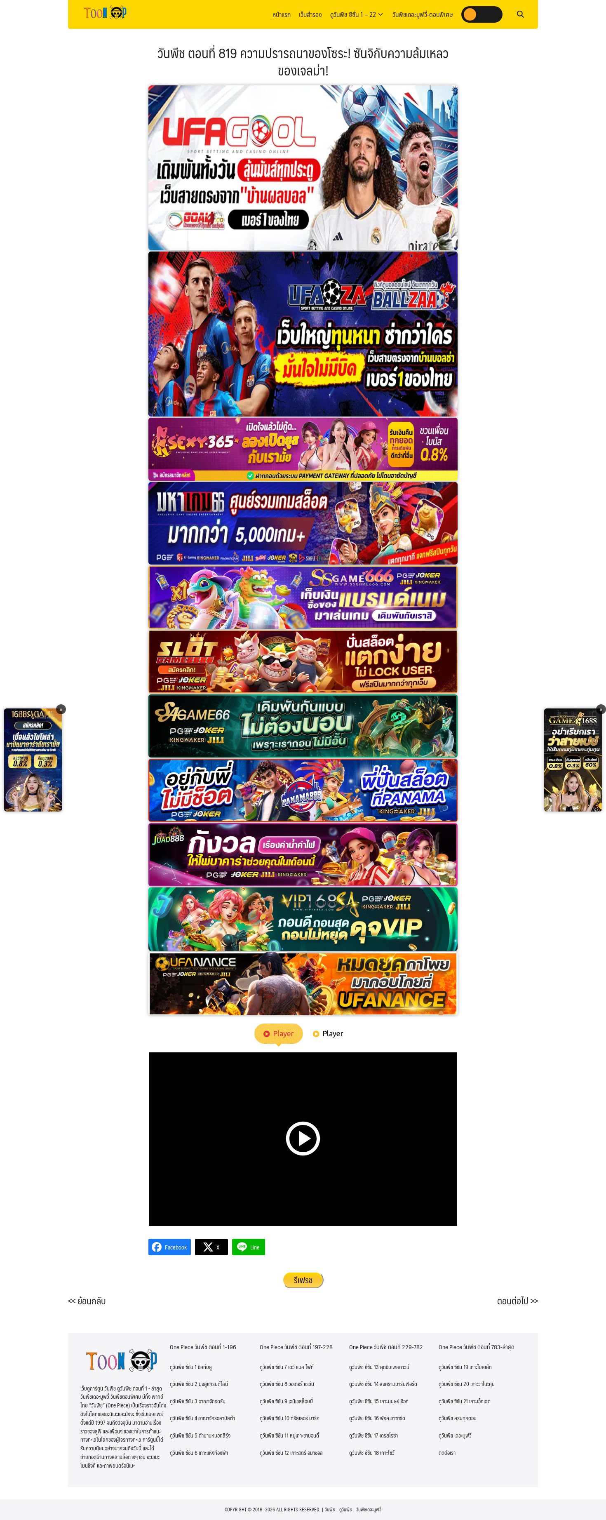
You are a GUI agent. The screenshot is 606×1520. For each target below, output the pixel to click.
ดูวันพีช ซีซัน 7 (273, 1367)
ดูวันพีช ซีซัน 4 (183, 1418)
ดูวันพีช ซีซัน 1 (183, 1367)
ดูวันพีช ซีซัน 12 (274, 1452)
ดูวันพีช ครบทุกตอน (458, 1418)
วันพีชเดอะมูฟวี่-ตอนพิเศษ (422, 14)
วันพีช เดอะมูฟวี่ (455, 1435)
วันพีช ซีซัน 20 (454, 1383)
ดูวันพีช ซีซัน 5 (183, 1435)
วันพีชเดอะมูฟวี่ (368, 1509)
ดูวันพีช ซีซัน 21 (453, 1401)
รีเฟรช (303, 1280)
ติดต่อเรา (447, 1452)
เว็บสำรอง (310, 14)
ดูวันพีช (345, 1509)
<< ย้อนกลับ (87, 1300)
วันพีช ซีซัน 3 (183, 1401)
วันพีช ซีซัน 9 (273, 1401)
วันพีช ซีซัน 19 (453, 1367)
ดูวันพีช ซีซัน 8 (273, 1383)
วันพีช (330, 1509)
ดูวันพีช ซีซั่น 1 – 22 (353, 14)
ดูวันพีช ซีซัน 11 (274, 1435)
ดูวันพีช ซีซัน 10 (274, 1418)
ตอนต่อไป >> (517, 1300)
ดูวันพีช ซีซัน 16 (364, 1418)
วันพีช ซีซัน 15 (364, 1401)
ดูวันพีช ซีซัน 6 (183, 1452)
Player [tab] (283, 1033)
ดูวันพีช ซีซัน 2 (183, 1383)
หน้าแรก (281, 14)
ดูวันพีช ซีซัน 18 (364, 1452)
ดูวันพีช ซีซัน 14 (363, 1383)
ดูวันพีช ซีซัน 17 (363, 1435)
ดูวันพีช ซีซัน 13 (364, 1367)
